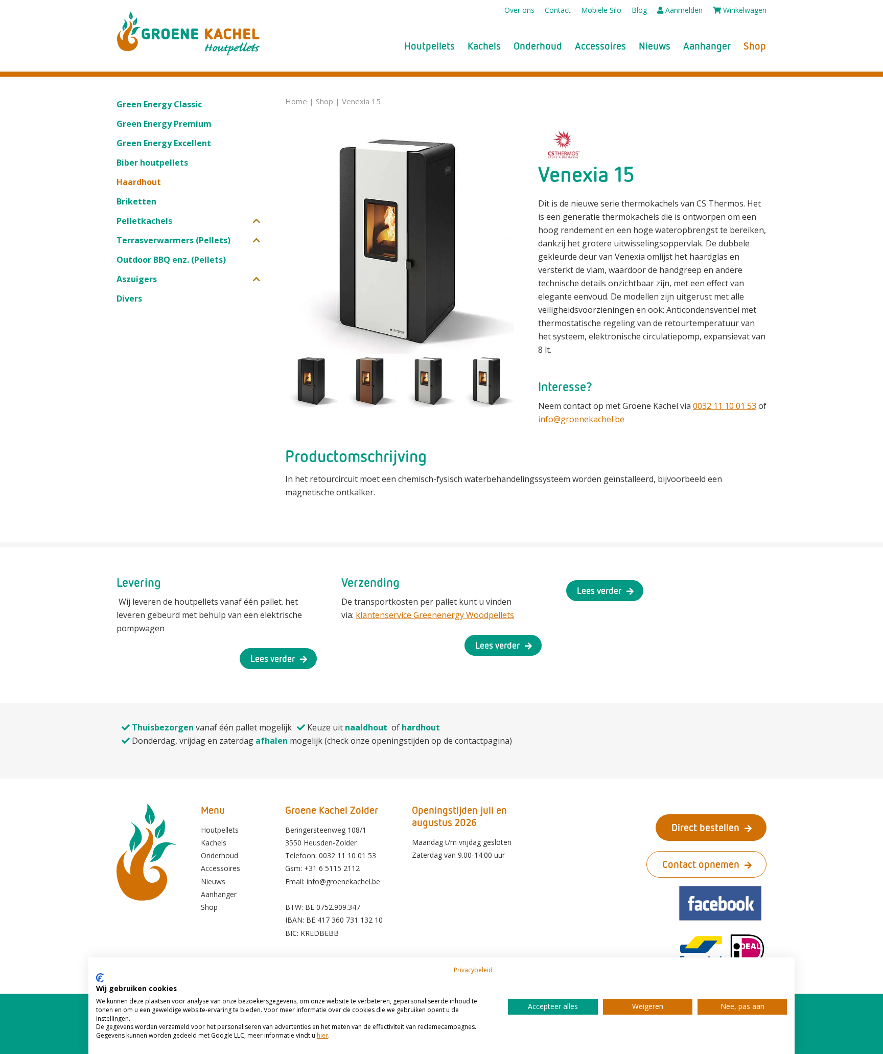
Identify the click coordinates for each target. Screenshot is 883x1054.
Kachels (484, 45)
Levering (139, 582)
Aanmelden (683, 10)
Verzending (370, 582)
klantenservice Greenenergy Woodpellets (435, 615)
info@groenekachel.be (581, 419)
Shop (754, 45)
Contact (558, 10)
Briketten (136, 201)
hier (322, 1035)
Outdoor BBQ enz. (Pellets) (171, 259)
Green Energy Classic (159, 104)
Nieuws (654, 45)
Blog (639, 10)
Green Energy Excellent (164, 143)
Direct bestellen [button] (705, 827)
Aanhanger (707, 45)
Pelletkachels (144, 220)
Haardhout (139, 182)
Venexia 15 (361, 101)
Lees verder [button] (272, 658)
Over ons (519, 10)
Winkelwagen (743, 10)
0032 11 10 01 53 (724, 405)
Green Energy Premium (164, 123)
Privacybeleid (473, 970)
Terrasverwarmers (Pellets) (173, 240)
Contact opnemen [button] (700, 864)
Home (296, 101)
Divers (129, 298)
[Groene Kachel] (188, 33)
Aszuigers (137, 279)
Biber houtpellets (152, 162)
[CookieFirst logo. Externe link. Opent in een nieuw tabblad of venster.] (100, 977)
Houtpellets (429, 45)
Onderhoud (538, 45)
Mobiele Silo (601, 10)
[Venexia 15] (399, 240)
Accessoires (600, 45)
